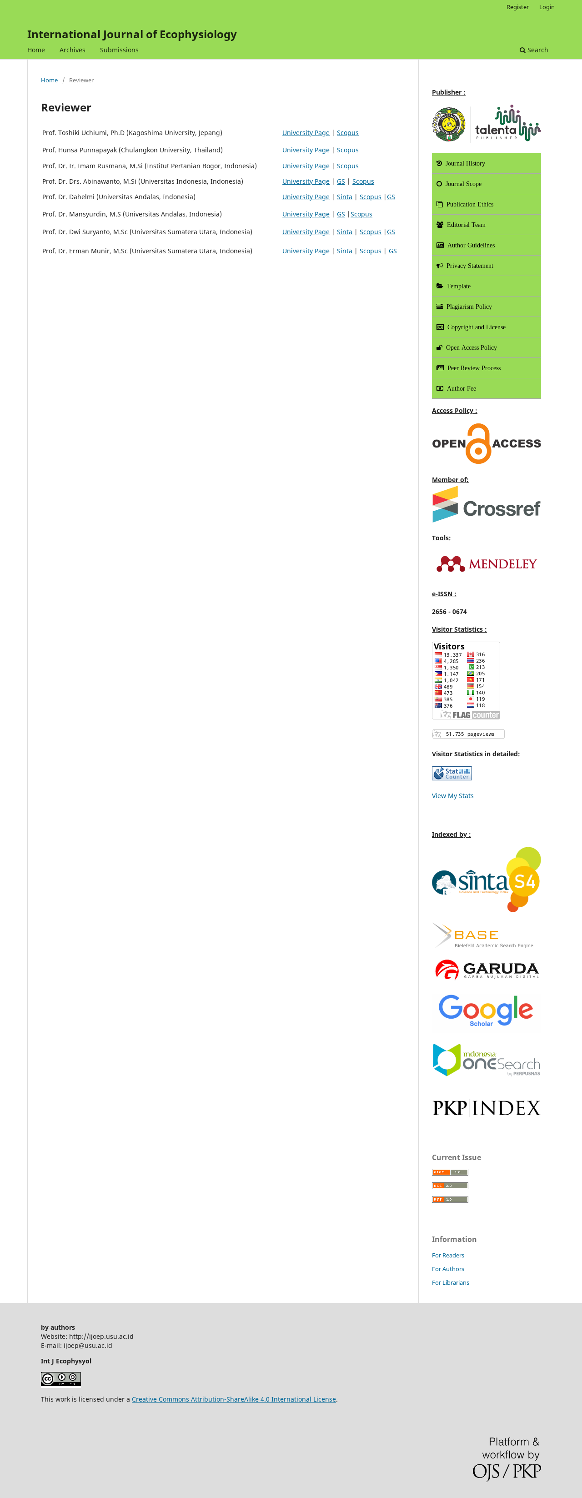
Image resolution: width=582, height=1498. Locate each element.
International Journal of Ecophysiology (132, 33)
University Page (306, 132)
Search (537, 49)
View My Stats (453, 795)
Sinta (344, 196)
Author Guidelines (469, 245)
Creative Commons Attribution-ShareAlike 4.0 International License (234, 1399)
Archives (72, 49)
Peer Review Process (472, 368)
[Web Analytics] (452, 778)
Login (547, 7)
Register (518, 7)
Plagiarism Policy (467, 306)
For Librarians (450, 1282)
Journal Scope (462, 184)
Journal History (463, 163)
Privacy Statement (468, 265)
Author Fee (459, 388)
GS (341, 181)
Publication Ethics (468, 204)
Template (457, 286)
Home (36, 49)
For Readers (448, 1255)
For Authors (448, 1269)
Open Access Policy (469, 347)
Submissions (119, 49)
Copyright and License (475, 327)
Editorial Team (464, 224)
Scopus (348, 132)
